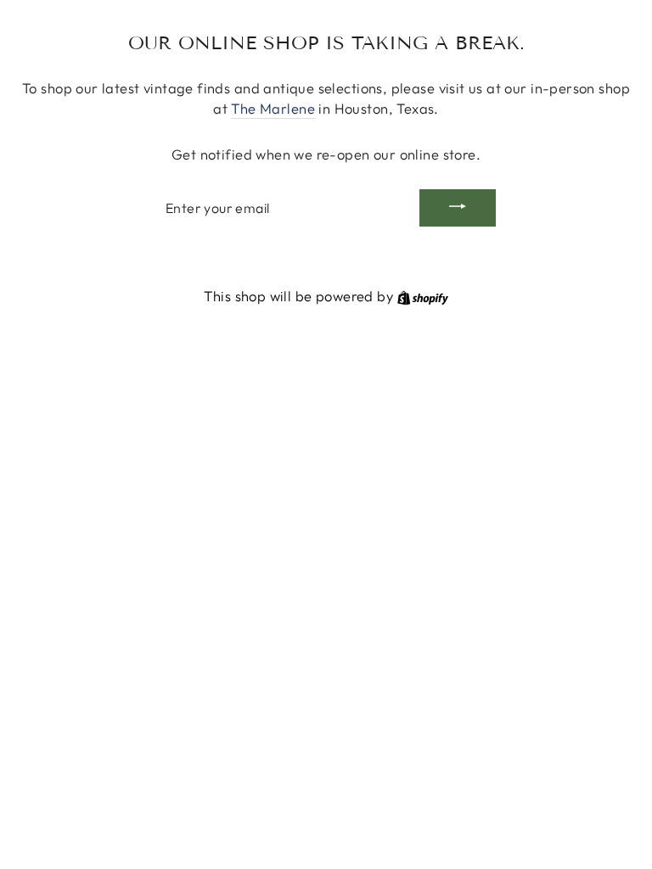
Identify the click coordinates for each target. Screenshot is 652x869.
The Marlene (273, 108)
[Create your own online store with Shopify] (422, 296)
